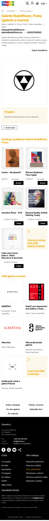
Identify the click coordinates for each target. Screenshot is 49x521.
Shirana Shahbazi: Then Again (34, 173)
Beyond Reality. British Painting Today (36, 213)
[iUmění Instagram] (9, 450)
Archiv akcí (10, 128)
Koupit (18, 183)
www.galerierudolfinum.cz (13, 29)
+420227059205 (33, 32)
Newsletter (6, 469)
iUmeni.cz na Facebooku (22, 443)
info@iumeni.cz (38, 498)
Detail (18, 223)
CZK (43, 3)
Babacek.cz (37, 517)
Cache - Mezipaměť (11, 172)
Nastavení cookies (34, 481)
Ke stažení (6, 477)
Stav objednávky (33, 469)
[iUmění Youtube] (14, 450)
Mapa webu (7, 485)
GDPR (4, 481)
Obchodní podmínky (35, 461)
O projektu (6, 461)
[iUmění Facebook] (4, 450)
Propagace (6, 473)
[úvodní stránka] (3, 11)
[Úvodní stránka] (8, 3)
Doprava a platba (33, 465)
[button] (20, 450)
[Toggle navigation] (27, 3)
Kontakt (5, 465)
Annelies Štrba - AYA (12, 212)
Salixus (21, 517)
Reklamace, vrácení (34, 473)
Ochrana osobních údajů (36, 477)
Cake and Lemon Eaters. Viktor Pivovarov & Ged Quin (12, 255)
